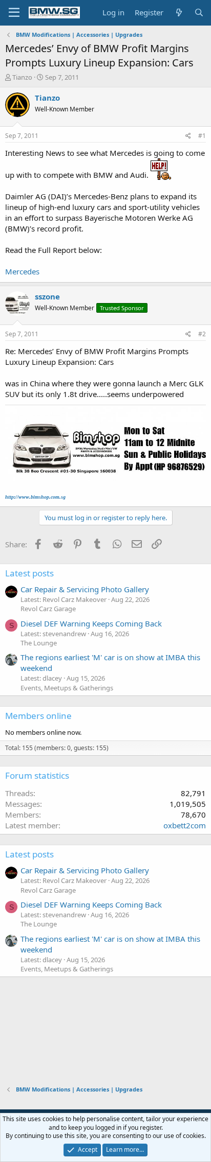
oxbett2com (184, 825)
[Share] (188, 136)
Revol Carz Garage (48, 608)
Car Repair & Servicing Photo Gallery (84, 589)
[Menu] (14, 13)
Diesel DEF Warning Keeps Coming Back (91, 623)
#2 (202, 334)
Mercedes (22, 271)
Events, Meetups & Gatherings (66, 687)
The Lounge (38, 642)
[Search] (199, 12)
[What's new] (178, 12)
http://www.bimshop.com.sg (35, 497)
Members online (38, 716)
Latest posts (29, 573)
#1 (202, 135)
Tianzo (22, 77)
